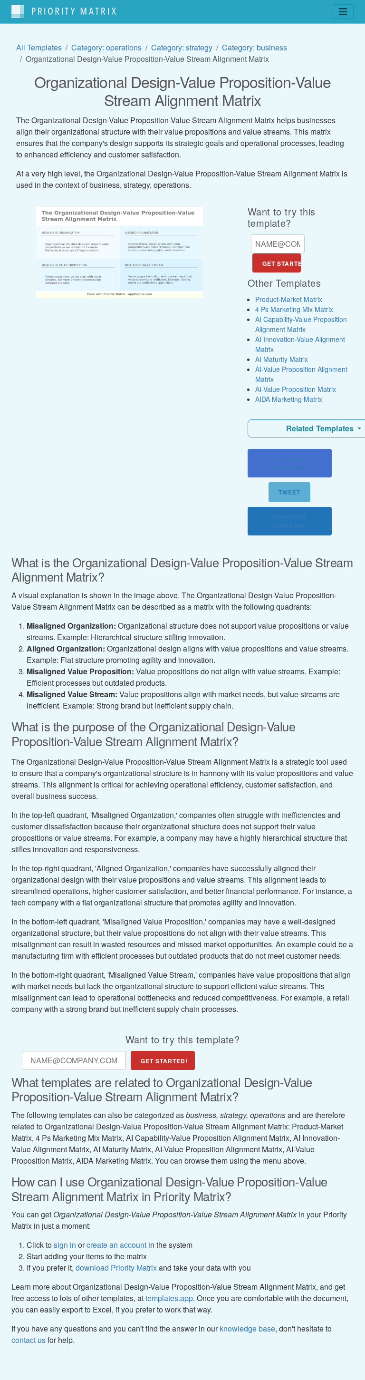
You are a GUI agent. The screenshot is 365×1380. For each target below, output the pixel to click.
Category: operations (106, 47)
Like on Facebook (289, 463)
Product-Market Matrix (288, 299)
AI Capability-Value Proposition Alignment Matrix (301, 324)
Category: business (254, 47)
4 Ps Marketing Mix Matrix (294, 309)
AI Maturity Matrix (281, 359)
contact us (28, 1339)
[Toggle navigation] (343, 11)
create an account (116, 1244)
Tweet (289, 492)
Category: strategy (181, 47)
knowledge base (247, 1328)
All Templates (39, 47)
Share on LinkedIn (289, 521)
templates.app (169, 1298)
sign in (65, 1244)
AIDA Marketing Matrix (288, 399)
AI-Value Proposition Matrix (295, 389)
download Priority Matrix (116, 1267)
